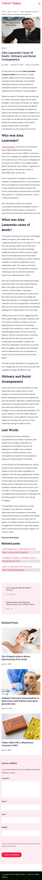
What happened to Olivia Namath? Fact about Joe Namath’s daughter (19, 551)
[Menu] (39, 3)
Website (4, 827)
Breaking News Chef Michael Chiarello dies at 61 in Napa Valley (20, 603)
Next (7, 609)
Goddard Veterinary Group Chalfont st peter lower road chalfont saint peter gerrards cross (20, 701)
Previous (12, 594)
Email (4, 814)
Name (4, 801)
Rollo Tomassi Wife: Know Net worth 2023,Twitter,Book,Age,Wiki (17, 568)
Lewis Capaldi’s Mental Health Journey (18, 589)
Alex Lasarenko (8, 147)
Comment (6, 778)
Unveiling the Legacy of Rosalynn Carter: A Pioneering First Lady (20, 559)
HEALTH (4, 48)
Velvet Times (11, 3)
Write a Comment (32, 65)
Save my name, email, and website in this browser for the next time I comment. (21, 845)
